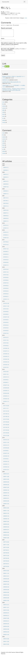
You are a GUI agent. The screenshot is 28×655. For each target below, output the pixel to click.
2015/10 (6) (5, 274)
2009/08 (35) (6, 484)
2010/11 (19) (6, 442)
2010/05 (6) (5, 458)
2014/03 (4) (5, 327)
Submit (3, 55)
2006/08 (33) (6, 581)
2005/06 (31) (6, 621)
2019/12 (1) (5, 225)
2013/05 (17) (6, 356)
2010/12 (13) (6, 439)
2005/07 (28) (6, 618)
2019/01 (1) (5, 228)
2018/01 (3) (5, 237)
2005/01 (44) (6, 634)
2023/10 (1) (5, 181)
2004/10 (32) (6, 644)
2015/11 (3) (5, 272)
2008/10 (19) (6, 513)
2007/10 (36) (6, 547)
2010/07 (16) (6, 453)
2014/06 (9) (5, 319)
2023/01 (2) (5, 186)
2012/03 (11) (6, 396)
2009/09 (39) (6, 482)
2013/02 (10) (6, 364)
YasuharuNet (5, 2)
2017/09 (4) (5, 242)
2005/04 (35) (6, 626)
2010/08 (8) (5, 450)
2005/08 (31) (6, 615)
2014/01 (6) (5, 333)
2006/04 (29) (6, 592)
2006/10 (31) (6, 576)
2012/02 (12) (6, 398)
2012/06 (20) (6, 387)
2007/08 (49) (6, 552)
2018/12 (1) (5, 232)
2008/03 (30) (6, 532)
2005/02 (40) (6, 631)
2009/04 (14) (6, 495)
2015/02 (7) (5, 296)
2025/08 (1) (5, 170)
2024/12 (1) (5, 174)
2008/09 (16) (6, 516)
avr (3, 118)
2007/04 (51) (6, 563)
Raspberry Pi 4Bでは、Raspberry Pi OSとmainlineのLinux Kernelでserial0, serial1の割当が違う (13, 89)
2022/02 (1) (5, 191)
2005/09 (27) (6, 612)
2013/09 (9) (5, 345)
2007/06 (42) (6, 558)
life (3, 104)
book (3, 114)
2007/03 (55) (6, 566)
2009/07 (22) (6, 487)
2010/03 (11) (6, 464)
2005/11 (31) (6, 607)
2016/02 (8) (5, 262)
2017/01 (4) (5, 244)
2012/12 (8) (5, 371)
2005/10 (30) (6, 610)
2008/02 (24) (6, 535)
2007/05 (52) (6, 561)
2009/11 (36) (6, 476)
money (3, 122)
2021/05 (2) (5, 203)
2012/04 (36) (6, 393)
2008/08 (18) (6, 518)
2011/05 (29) (6, 424)
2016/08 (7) (5, 251)
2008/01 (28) (6, 537)
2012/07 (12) (6, 385)
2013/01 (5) (5, 367)
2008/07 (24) (6, 521)
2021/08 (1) (5, 200)
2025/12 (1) (5, 167)
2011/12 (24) (6, 405)
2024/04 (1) (5, 177)
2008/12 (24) (6, 507)
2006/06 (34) (6, 587)
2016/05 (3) (5, 254)
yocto (3, 116)
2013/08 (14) (6, 348)
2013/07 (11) (6, 351)
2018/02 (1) (5, 235)
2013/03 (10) (6, 362)
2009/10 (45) (6, 479)
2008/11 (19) (6, 510)
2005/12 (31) (6, 604)
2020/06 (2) (5, 215)
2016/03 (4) (5, 259)
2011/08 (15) (6, 416)
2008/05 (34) (6, 527)
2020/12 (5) (5, 210)
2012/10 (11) (6, 377)
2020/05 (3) (5, 218)
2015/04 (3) (5, 291)
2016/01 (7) (5, 265)
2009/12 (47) (6, 473)
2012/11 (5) (5, 374)
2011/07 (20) (6, 419)
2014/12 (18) (6, 303)
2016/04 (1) (5, 257)
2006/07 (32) (6, 584)
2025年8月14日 (5, 80)
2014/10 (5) (5, 308)
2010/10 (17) (6, 445)
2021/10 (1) (5, 198)
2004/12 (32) (6, 638)
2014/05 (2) (5, 322)
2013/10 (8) (5, 343)
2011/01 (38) (6, 435)
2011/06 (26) (6, 422)
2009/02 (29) (6, 501)
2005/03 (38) (6, 629)
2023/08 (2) (5, 184)
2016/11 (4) (5, 248)
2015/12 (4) (5, 269)
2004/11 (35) (6, 641)
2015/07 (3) (5, 283)
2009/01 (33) (6, 503)
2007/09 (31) (6, 550)
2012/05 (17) (6, 390)
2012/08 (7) (5, 382)
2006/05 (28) (6, 589)
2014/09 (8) (5, 311)
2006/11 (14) (6, 573)
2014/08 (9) (5, 314)
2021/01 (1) (5, 206)
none (26, 18)
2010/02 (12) (6, 466)
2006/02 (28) (6, 597)
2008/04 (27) (6, 529)
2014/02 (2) (5, 330)
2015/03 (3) (5, 293)
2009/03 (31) (6, 498)
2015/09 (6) (5, 277)
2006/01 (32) (6, 600)
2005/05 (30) (6, 623)
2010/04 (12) (6, 461)
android (4, 106)
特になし (6, 7)
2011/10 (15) (6, 411)
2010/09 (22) (6, 447)
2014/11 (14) (6, 306)
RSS (3, 66)
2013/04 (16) (6, 359)
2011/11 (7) (5, 408)
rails (3, 112)
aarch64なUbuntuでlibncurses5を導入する (11, 82)
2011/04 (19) (6, 427)
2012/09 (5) (5, 379)
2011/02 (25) (6, 432)
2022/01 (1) (5, 193)
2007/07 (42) (6, 555)
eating (3, 120)
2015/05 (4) (5, 288)
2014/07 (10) (6, 317)
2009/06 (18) (6, 490)
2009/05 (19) (6, 492)
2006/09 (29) (6, 578)
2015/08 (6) (5, 280)
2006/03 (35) (6, 595)
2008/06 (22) (6, 524)
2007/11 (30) (6, 544)
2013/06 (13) (6, 353)
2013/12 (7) (5, 337)
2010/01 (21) (6, 469)
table (3, 110)
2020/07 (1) (5, 213)
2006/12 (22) (6, 570)
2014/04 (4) (5, 325)
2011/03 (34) (6, 430)
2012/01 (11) (6, 401)
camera (4, 108)
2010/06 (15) (6, 456)
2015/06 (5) (5, 285)
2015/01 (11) (6, 299)
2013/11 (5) (5, 340)
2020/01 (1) (5, 221)
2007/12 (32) (6, 542)
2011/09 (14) (6, 413)
